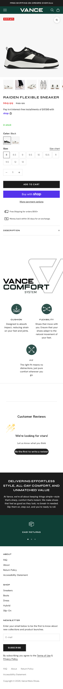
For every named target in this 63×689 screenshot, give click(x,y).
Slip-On (7, 610)
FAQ (5, 559)
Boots (6, 595)
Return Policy (10, 570)
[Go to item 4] (43, 85)
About (6, 564)
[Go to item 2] (20, 85)
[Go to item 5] (55, 85)
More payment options (31, 201)
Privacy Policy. (10, 658)
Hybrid (6, 605)
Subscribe (14, 647)
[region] (31, 528)
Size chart (55, 148)
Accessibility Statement (15, 575)
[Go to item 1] (8, 85)
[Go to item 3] (31, 85)
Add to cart (31, 184)
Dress (6, 600)
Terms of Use (44, 655)
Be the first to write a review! (31, 451)
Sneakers (8, 590)
